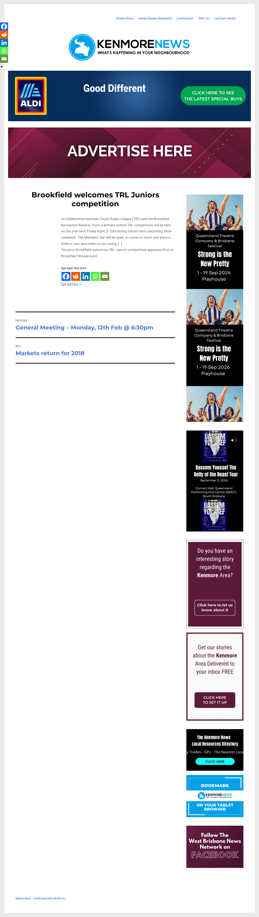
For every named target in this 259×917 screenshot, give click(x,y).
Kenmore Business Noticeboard (155, 18)
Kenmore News (23, 898)
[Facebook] (66, 276)
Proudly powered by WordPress (49, 898)
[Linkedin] (85, 276)
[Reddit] (75, 276)
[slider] (218, 528)
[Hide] (1, 66)
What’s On (203, 18)
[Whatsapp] (95, 276)
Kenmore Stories (125, 18)
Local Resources (184, 18)
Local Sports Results (225, 18)
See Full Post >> (71, 284)
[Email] (104, 276)
